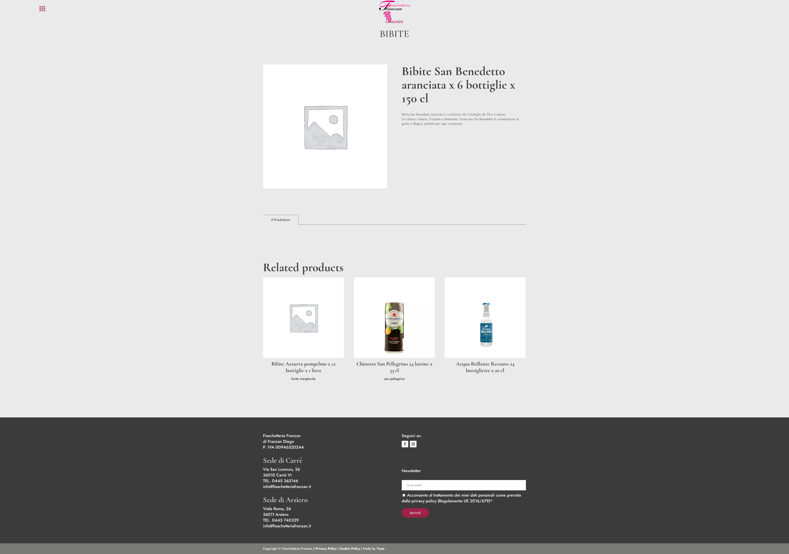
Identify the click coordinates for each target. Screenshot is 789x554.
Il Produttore (280, 219)
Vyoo (380, 548)
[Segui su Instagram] (413, 444)
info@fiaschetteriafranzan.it (287, 487)
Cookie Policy (350, 548)
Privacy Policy (326, 548)
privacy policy (424, 501)
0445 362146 (285, 481)
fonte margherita (303, 378)
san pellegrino (394, 378)
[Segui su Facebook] (405, 444)
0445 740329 (285, 520)
